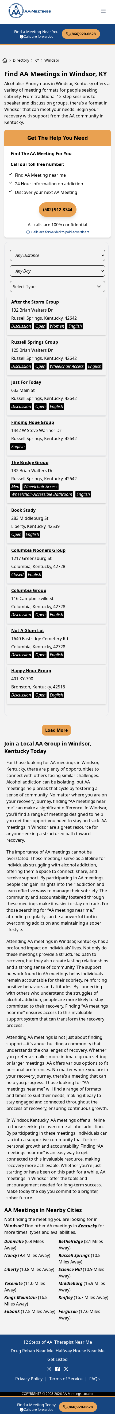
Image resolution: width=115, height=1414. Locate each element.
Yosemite (13, 1283)
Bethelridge (71, 1241)
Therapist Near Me (73, 1342)
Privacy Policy (29, 1379)
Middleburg (71, 1283)
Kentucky (87, 1226)
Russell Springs (74, 1255)
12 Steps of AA (37, 1342)
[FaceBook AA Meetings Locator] (57, 1369)
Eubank (12, 1311)
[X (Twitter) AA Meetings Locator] (66, 1369)
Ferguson (68, 1311)
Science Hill (70, 1269)
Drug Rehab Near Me (32, 1351)
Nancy (10, 1255)
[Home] (4, 60)
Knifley (66, 1297)
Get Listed (57, 1359)
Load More (56, 730)
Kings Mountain (20, 1297)
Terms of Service (66, 1379)
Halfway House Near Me (80, 1351)
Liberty (11, 1269)
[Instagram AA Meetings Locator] (49, 1369)
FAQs (94, 1379)
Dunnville (14, 1241)
